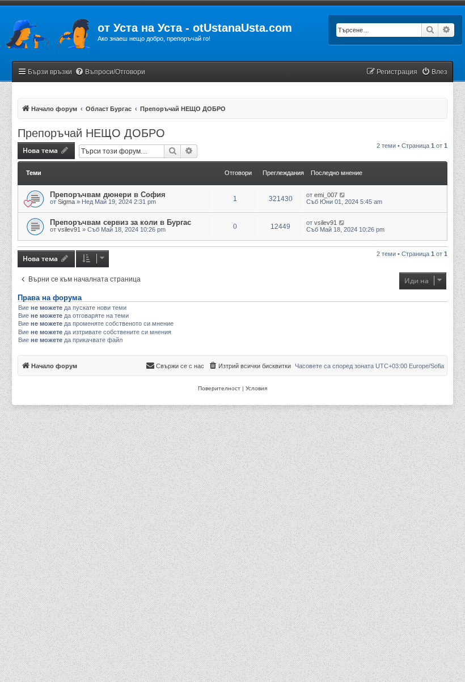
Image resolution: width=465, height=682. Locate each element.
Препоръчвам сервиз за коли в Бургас (120, 222)
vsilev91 (69, 229)
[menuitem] (110, 72)
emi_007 (325, 194)
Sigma (66, 201)
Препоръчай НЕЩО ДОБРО (91, 133)
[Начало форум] (49, 31)
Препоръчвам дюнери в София (108, 194)
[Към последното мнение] (342, 194)
